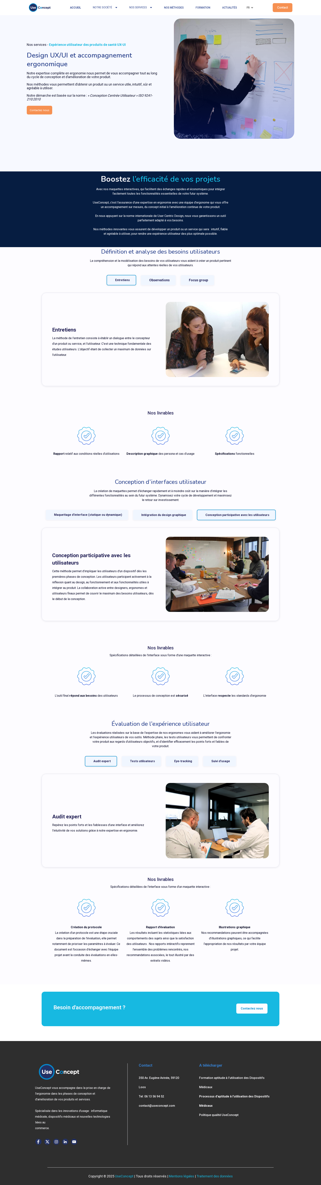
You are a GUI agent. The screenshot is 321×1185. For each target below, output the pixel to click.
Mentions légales (181, 1176)
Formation (203, 7)
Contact (282, 7)
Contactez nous (39, 110)
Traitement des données (215, 1176)
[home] (40, 7)
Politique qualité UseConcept (219, 1115)
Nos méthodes (174, 7)
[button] (250, 7)
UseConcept (124, 1176)
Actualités (229, 7)
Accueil (75, 7)
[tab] (121, 280)
